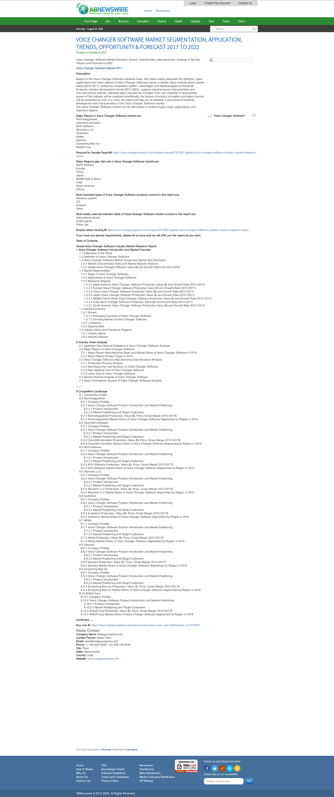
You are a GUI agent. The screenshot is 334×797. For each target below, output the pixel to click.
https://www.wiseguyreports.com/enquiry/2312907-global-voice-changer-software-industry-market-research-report (177, 229)
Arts (108, 21)
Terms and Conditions (115, 777)
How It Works (84, 769)
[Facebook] (207, 768)
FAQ (104, 765)
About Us (82, 777)
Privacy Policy (109, 781)
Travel (226, 21)
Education (143, 21)
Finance (161, 21)
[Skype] (229, 768)
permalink (132, 749)
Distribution (147, 769)
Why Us (81, 773)
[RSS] (237, 768)
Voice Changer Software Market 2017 (99, 68)
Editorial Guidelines (113, 773)
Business (123, 21)
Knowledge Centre (113, 769)
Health (178, 21)
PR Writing (146, 781)
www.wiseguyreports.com (103, 658)
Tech (211, 21)
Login (193, 3)
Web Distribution (150, 773)
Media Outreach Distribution (157, 777)
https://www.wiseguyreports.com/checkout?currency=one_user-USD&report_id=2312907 (145, 625)
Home (148, 10)
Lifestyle (195, 21)
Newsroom (163, 10)
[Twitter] (214, 768)
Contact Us (245, 3)
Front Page (90, 21)
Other (241, 21)
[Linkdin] (222, 768)
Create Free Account (217, 3)
